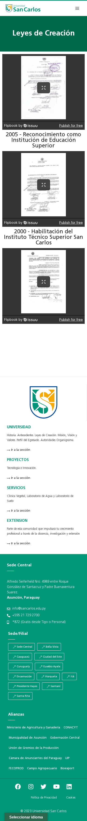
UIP (67, 758)
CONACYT (71, 727)
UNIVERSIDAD (19, 427)
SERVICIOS (16, 488)
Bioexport (67, 768)
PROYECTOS (18, 460)
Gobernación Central (65, 737)
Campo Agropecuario (42, 768)
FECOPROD (16, 768)
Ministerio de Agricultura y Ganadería (33, 727)
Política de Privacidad (44, 797)
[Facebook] (18, 786)
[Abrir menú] (77, 8)
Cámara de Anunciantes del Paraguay (35, 758)
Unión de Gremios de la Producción (34, 748)
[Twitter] (43, 786)
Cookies (70, 797)
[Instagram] (31, 786)
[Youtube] (56, 786)
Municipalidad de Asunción (28, 737)
